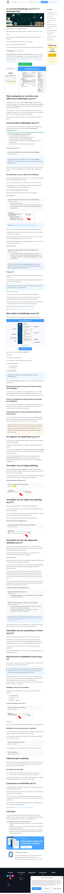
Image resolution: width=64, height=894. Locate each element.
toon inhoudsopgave (19, 50)
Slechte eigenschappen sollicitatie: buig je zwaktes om (52, 32)
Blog (38, 2)
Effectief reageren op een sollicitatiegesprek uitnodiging (52, 26)
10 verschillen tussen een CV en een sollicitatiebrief (51, 38)
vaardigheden (14, 765)
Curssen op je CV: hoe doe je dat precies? (25, 807)
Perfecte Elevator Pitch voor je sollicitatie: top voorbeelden (52, 14)
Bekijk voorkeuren (57, 888)
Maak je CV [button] (52, 55)
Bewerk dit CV (25, 348)
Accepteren (36, 888)
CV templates (31, 2)
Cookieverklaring (44, 891)
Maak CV (44, 2)
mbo (16, 682)
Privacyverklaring (50, 891)
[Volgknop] (8, 876)
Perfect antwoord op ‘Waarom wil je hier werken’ (51, 20)
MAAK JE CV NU (25, 64)
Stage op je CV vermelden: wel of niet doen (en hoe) (22, 309)
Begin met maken (21, 878)
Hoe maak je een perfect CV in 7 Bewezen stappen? (24, 225)
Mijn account (53, 2)
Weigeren (47, 888)
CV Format (22, 2)
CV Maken (14, 2)
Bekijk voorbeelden (52, 60)
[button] (61, 878)
